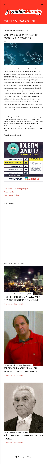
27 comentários (19, 375)
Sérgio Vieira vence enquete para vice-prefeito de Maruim (21, 370)
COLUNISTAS (23, 21)
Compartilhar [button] (8, 189)
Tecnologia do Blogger (25, 457)
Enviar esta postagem (21, 189)
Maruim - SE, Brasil (14, 195)
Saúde (14, 192)
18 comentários (19, 304)
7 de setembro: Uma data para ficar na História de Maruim (22, 298)
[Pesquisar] (42, 3)
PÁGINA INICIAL (10, 21)
